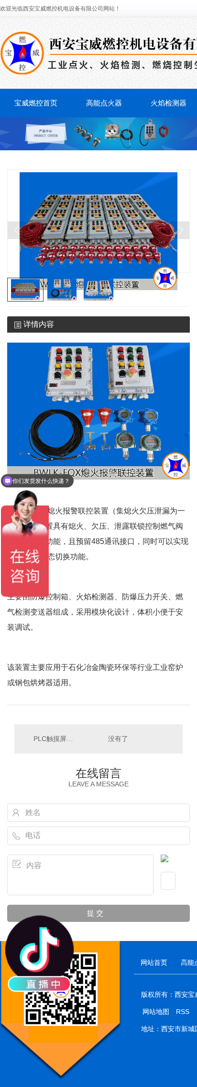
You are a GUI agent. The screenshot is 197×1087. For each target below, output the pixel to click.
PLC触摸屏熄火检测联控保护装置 (56, 738)
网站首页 (154, 962)
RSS (183, 1011)
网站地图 (155, 1011)
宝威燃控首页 (35, 103)
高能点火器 (104, 103)
